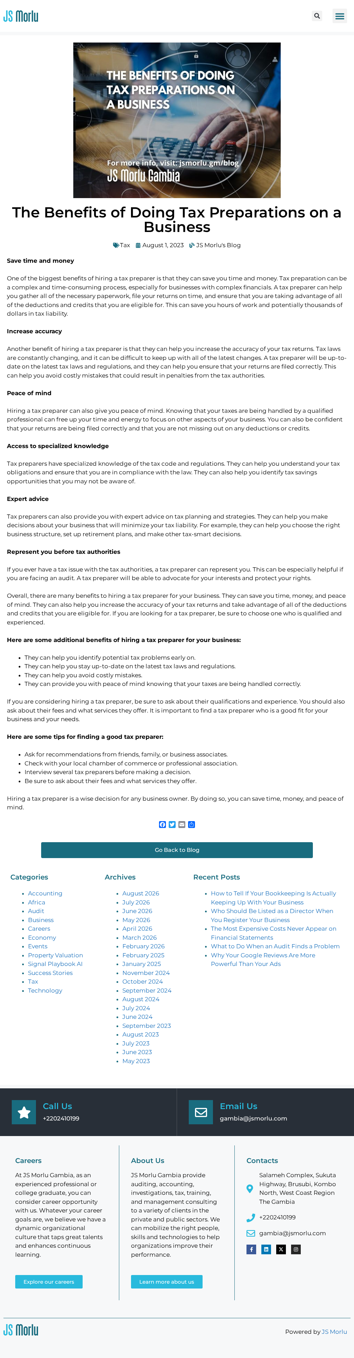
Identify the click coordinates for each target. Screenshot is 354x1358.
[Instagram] (296, 1249)
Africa (36, 902)
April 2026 (137, 928)
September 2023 (146, 1025)
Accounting (45, 893)
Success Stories (50, 972)
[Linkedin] (266, 1249)
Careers (39, 928)
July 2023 (136, 1043)
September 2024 (146, 990)
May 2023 (136, 1061)
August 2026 (140, 893)
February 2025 (143, 955)
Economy (42, 937)
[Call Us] (24, 1112)
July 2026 (136, 902)
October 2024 (142, 981)
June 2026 (137, 911)
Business (41, 920)
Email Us (238, 1106)
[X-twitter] (281, 1249)
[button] (317, 16)
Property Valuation (55, 955)
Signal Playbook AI (55, 963)
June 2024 (137, 1016)
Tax (125, 245)
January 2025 (141, 963)
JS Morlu (334, 1331)
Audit (36, 911)
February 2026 (143, 946)
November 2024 (146, 972)
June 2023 (137, 1052)
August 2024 (140, 999)
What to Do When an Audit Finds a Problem (275, 946)
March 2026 (139, 937)
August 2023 (140, 1034)
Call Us (57, 1106)
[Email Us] (201, 1112)
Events (37, 946)
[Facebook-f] (251, 1249)
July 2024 (136, 1008)
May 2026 (136, 920)
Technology (45, 990)
